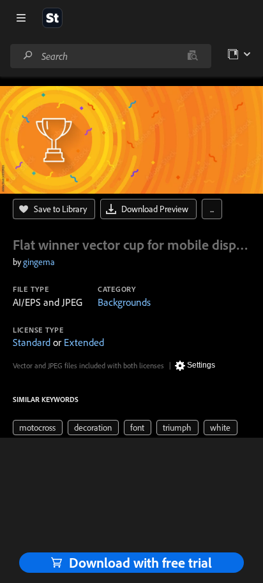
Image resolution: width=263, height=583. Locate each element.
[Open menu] (21, 18)
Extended (84, 342)
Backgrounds (124, 302)
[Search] (28, 55)
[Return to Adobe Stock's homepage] (52, 18)
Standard (31, 342)
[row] (38, 427)
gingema (39, 262)
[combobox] (110, 56)
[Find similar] (192, 56)
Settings (201, 365)
